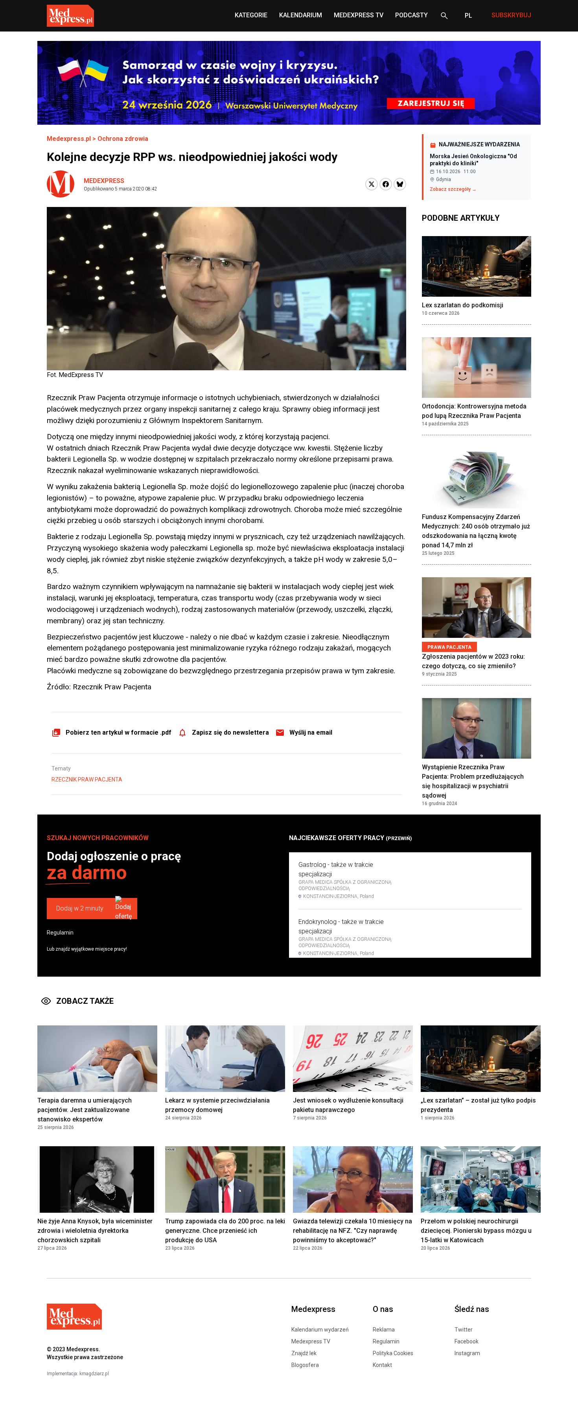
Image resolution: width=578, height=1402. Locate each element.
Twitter (464, 1329)
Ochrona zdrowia (123, 138)
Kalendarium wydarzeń (320, 1329)
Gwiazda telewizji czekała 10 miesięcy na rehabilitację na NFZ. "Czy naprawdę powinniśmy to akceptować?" (352, 1230)
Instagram (467, 1353)
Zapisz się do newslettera (230, 732)
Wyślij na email (310, 732)
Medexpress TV (310, 1341)
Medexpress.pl (69, 138)
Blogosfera (305, 1365)
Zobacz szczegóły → (453, 189)
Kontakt (382, 1365)
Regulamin (60, 932)
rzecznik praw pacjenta (87, 779)
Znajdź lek (304, 1353)
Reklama (384, 1329)
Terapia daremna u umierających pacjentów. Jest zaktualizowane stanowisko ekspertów (84, 1110)
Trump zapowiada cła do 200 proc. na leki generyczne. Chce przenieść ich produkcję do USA (225, 1230)
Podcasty (411, 15)
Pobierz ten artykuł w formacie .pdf (118, 732)
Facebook (467, 1341)
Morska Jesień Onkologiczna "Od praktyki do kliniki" (473, 159)
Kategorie (251, 15)
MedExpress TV (358, 15)
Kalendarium (300, 15)
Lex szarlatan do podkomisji (462, 305)
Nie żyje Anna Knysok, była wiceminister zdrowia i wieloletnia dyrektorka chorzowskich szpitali (95, 1230)
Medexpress (104, 181)
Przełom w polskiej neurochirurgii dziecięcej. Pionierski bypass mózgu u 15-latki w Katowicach (476, 1230)
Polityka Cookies (393, 1353)
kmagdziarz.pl (94, 1373)
